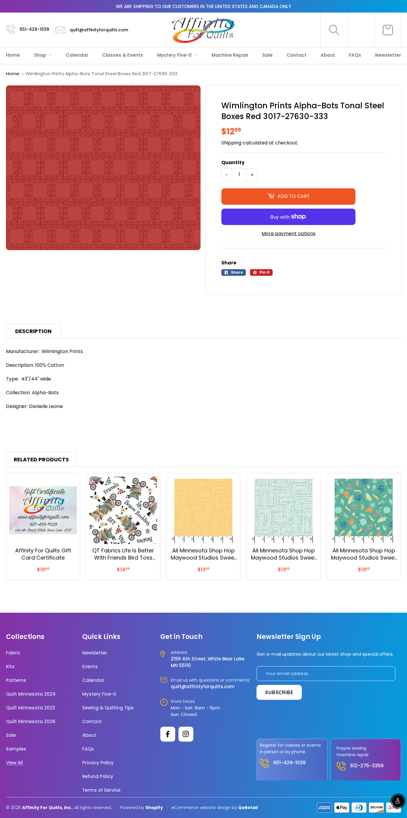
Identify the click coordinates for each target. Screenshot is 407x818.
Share (228, 262)
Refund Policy (97, 776)
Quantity (233, 162)
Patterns (16, 680)
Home (13, 55)
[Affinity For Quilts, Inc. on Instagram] (185, 734)
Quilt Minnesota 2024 (31, 694)
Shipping (231, 142)
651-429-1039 (34, 29)
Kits (10, 666)
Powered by (132, 808)
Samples (16, 749)
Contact (297, 55)
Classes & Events (122, 55)
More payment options (289, 233)
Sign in (361, 29)
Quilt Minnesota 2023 (30, 708)
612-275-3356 (367, 765)
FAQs (355, 55)
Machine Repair (230, 55)
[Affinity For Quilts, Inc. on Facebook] (167, 734)
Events (90, 666)
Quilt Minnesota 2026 (30, 721)
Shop (40, 55)
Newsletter (388, 55)
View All (14, 762)
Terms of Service (101, 790)
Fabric (13, 653)
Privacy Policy (98, 762)
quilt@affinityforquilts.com (99, 30)
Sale (267, 55)
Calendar (77, 55)
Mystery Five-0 (175, 55)
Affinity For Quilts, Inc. (47, 808)
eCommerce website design (201, 808)
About (328, 55)
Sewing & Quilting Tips (108, 708)
